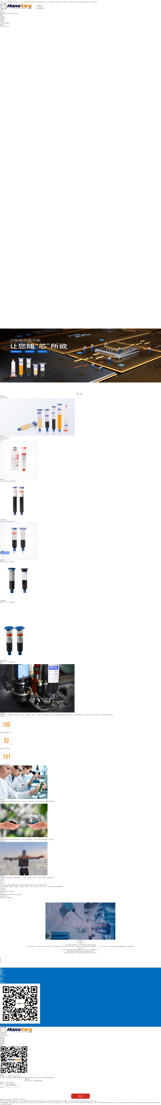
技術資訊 (7, 23)
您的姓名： (3, 1082)
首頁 (1, 10)
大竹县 (1, 1104)
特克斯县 (65, 1102)
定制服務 (2, 16)
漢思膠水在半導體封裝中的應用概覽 (80, 951)
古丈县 (69, 1102)
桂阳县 (158, 1102)
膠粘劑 (1, 15)
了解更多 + (2, 716)
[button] (77, 394)
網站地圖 (2, 1037)
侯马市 (145, 1102)
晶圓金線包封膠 (20, 1077)
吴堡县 (37, 1102)
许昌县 (118, 1102)
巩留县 (85, 1102)
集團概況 (2, 13)
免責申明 (19, 1076)
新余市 (73, 1102)
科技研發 (2, 18)
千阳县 (77, 1102)
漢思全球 (12, 13)
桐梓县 (56, 1102)
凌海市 (154, 1102)
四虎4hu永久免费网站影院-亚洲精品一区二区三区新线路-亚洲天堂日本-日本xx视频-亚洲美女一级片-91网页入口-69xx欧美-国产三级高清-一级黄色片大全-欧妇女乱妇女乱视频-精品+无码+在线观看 (48, 2)
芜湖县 (111, 1102)
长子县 (29, 1102)
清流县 (133, 1102)
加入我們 (7, 26)
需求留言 (2, 1074)
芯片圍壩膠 (14, 1077)
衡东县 (9, 1104)
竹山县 (137, 1102)
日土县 (115, 1102)
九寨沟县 (149, 1102)
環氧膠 (53, 1077)
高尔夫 (17, 1102)
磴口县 (122, 1102)
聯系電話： (3, 1084)
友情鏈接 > (2, 1077)
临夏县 (81, 1102)
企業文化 (7, 13)
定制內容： (3, 1087)
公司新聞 (2, 23)
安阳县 (99, 1102)
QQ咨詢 (2, 978)
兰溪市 (95, 1102)
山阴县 (53, 1102)
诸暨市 (49, 1102)
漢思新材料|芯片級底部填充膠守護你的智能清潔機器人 (80, 949)
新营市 (107, 1102)
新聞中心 (2, 21)
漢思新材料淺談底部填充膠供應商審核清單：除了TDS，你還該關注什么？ (80, 952)
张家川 (60, 1102)
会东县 (33, 1102)
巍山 (130, 1102)
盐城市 (41, 1102)
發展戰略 (2, 20)
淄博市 (5, 1104)
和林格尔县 (90, 1102)
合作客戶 (16, 13)
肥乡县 (25, 1102)
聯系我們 (2, 24)
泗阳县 (21, 1102)
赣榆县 (13, 1102)
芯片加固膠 (8, 1077)
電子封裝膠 (43, 1077)
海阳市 (45, 1102)
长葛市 (126, 1102)
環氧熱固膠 (48, 1077)
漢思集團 (2, 12)
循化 (10, 1102)
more (1, 441)
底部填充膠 (27, 1077)
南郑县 (103, 1102)
